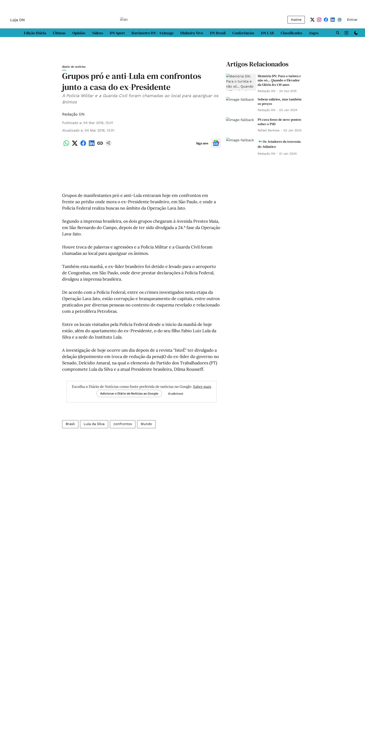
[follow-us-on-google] (216, 143)
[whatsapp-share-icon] (66, 145)
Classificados (291, 33)
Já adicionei (175, 393)
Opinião (78, 33)
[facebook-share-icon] (83, 145)
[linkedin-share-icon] (91, 145)
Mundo (146, 424)
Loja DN (17, 20)
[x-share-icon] (74, 145)
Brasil (70, 424)
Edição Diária (35, 33)
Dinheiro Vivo (191, 33)
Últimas (59, 33)
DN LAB (267, 33)
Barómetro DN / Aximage (153, 33)
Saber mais (202, 386)
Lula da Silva (94, 424)
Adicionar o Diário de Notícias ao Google (129, 393)
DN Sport (117, 33)
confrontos (122, 424)
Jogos (314, 33)
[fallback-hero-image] (241, 82)
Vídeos (97, 33)
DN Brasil (218, 33)
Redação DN (73, 114)
